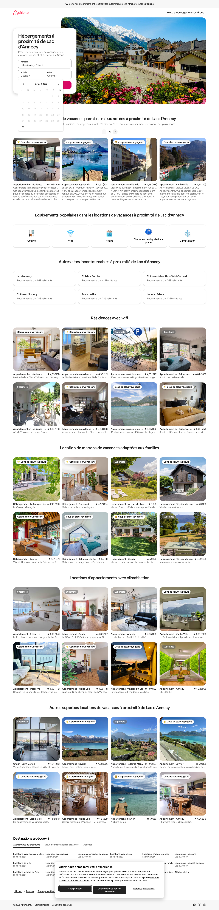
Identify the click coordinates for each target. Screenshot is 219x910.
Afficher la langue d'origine (141, 4)
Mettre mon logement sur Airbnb (185, 12)
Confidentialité (41, 905)
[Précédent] (104, 131)
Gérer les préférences (143, 888)
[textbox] (31, 75)
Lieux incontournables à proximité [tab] (62, 844)
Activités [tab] (87, 844)
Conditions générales (62, 905)
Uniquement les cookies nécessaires (109, 890)
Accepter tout (75, 888)
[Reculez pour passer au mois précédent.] (23, 84)
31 (23, 127)
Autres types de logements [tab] (26, 844)
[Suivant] (115, 131)
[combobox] (45, 65)
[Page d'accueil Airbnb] (21, 12)
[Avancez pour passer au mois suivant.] (58, 84)
